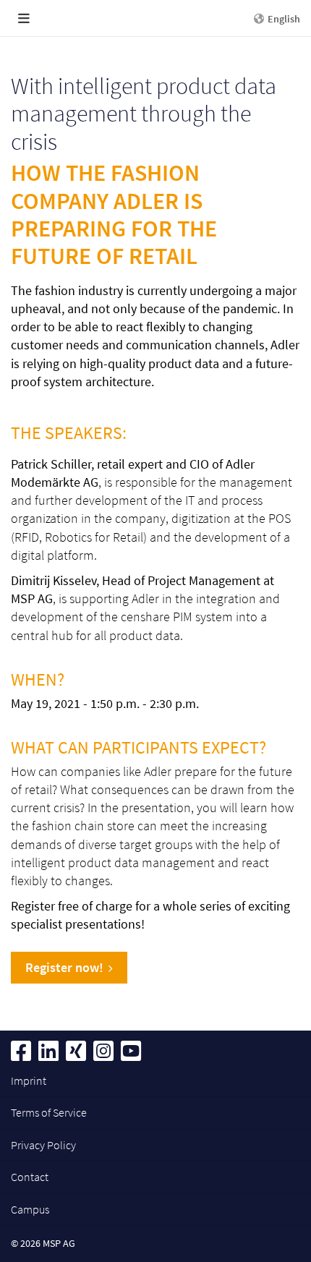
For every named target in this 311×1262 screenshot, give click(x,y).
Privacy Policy (43, 1145)
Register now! (64, 967)
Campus (30, 1209)
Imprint (28, 1080)
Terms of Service (49, 1112)
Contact (29, 1176)
